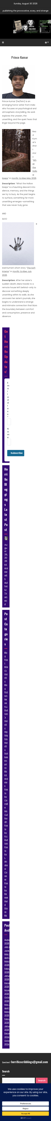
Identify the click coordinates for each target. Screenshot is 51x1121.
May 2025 (9, 1004)
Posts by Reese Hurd (6, 894)
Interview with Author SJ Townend (6, 584)
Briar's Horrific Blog (6, 677)
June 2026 (9, 950)
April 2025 (9, 1008)
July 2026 (9, 946)
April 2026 (9, 957)
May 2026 (24, 178)
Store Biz (6, 912)
